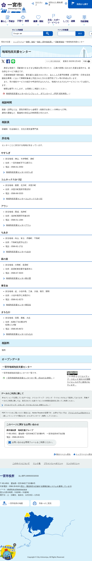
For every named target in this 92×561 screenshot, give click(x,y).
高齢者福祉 (59, 42)
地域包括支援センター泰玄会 (18, 305)
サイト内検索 (17, 30)
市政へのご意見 (45, 503)
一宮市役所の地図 (15, 503)
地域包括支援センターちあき (18, 252)
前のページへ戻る (63, 454)
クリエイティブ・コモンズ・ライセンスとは (26, 405)
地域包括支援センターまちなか (19, 334)
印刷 (85, 61)
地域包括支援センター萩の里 (18, 278)
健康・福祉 (30, 42)
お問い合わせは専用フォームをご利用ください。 (33, 442)
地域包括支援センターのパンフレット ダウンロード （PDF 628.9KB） (37, 94)
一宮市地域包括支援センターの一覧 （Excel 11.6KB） (29, 378)
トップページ (18, 42)
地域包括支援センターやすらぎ (19, 172)
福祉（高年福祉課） (45, 42)
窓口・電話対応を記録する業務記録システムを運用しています (46, 486)
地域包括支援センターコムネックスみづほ (24, 199)
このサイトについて (21, 463)
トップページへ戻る (84, 454)
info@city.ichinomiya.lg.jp (17, 489)
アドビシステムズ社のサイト (79, 413)
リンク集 (37, 463)
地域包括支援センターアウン (18, 225)
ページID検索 (63, 30)
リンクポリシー (73, 463)
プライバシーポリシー (53, 463)
